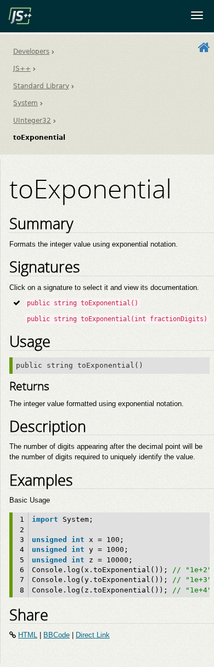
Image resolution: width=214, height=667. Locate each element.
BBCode (56, 635)
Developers (31, 51)
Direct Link (93, 635)
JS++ (22, 68)
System (25, 103)
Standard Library (41, 86)
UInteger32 (32, 120)
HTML (27, 635)
